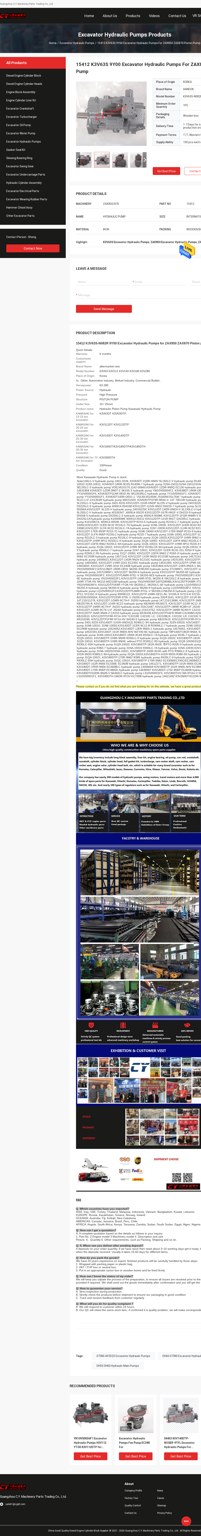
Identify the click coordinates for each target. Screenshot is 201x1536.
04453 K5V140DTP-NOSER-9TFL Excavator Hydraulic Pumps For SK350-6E (179, 1443)
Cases (160, 1498)
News (160, 1490)
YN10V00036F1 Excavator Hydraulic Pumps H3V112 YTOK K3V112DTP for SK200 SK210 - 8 (90, 1443)
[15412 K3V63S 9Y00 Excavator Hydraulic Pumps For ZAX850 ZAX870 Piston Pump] (111, 113)
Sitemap (161, 1505)
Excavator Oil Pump (18, 125)
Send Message (104, 309)
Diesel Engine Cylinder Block (23, 75)
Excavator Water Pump (20, 133)
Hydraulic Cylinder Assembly (24, 182)
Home (53, 43)
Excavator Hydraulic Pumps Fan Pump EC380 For (134, 1443)
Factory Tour (131, 1498)
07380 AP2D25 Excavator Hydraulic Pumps (123, 1356)
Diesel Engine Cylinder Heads (24, 83)
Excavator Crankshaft (20, 108)
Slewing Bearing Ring (19, 158)
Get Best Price (166, 171)
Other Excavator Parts (20, 215)
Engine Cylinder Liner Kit (21, 100)
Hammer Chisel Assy (19, 207)
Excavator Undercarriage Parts (25, 174)
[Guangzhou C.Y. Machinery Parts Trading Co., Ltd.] (13, 15)
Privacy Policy (164, 1513)
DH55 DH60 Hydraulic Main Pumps (118, 1365)
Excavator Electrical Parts (22, 191)
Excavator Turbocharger (21, 116)
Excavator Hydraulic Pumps (77, 43)
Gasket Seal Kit (15, 149)
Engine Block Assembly (20, 92)
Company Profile (133, 1490)
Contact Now (33, 248)
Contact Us (131, 1513)
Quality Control (133, 1505)
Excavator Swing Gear (20, 166)
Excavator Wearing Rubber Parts (26, 199)
